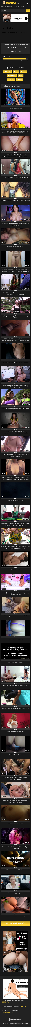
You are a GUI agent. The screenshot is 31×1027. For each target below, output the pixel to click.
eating (24, 71)
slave (20, 79)
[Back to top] (26, 1022)
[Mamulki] (13, 3)
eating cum (12, 75)
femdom (12, 79)
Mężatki (8, 71)
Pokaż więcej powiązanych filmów (15, 923)
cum (16, 71)
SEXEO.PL (5, 1002)
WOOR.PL (23, 1006)
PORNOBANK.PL (7, 1012)
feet (21, 75)
